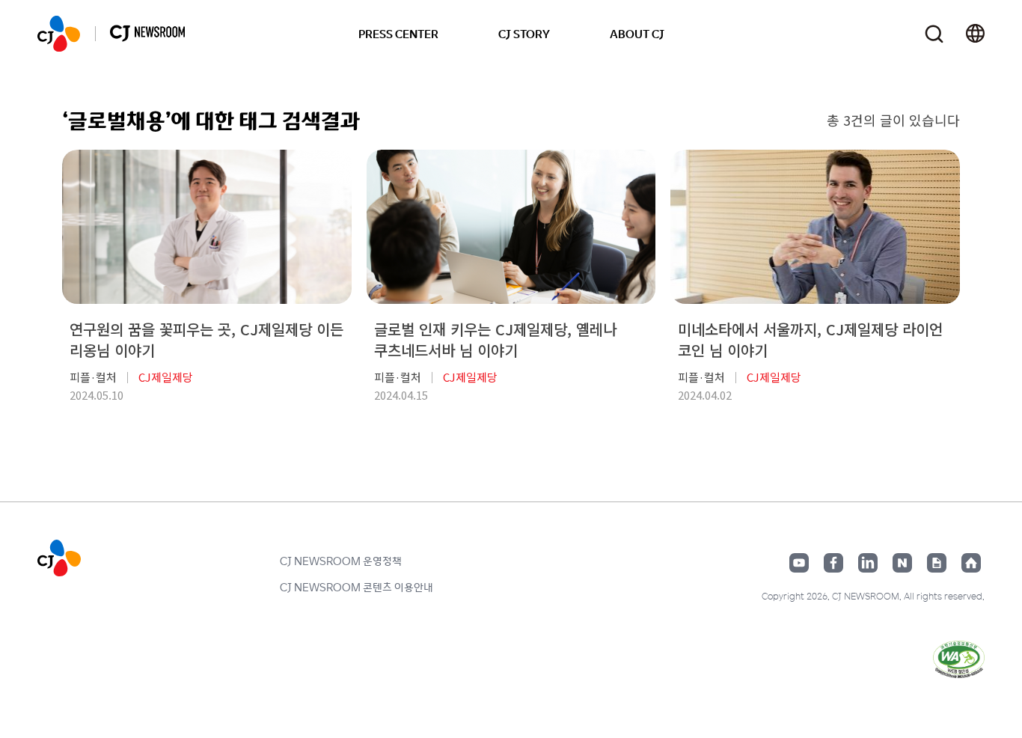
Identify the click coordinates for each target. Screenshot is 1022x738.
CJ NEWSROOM (58, 34)
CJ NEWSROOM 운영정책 (341, 560)
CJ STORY (524, 33)
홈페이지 (971, 562)
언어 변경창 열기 (975, 33)
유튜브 (799, 562)
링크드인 (867, 562)
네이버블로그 (902, 562)
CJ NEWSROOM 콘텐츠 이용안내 (356, 586)
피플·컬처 (93, 377)
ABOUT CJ (637, 33)
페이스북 (833, 562)
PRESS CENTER (398, 33)
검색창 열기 (934, 34)
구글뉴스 (936, 562)
